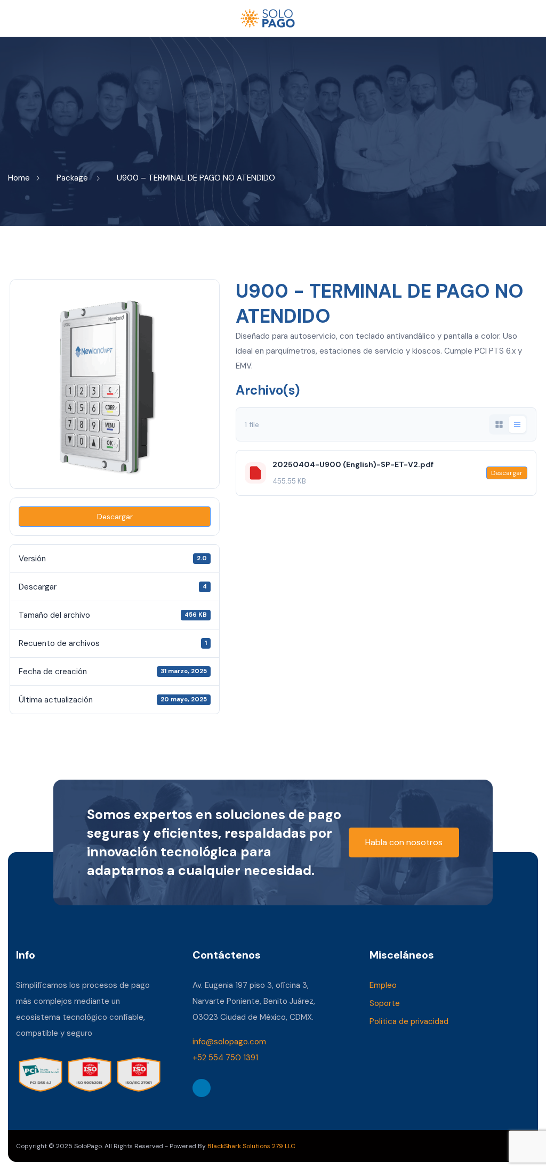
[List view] (517, 424)
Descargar (115, 516)
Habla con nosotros (404, 842)
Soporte (385, 1003)
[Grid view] (499, 424)
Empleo (383, 985)
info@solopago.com (229, 1041)
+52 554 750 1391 (225, 1057)
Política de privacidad (409, 1021)
